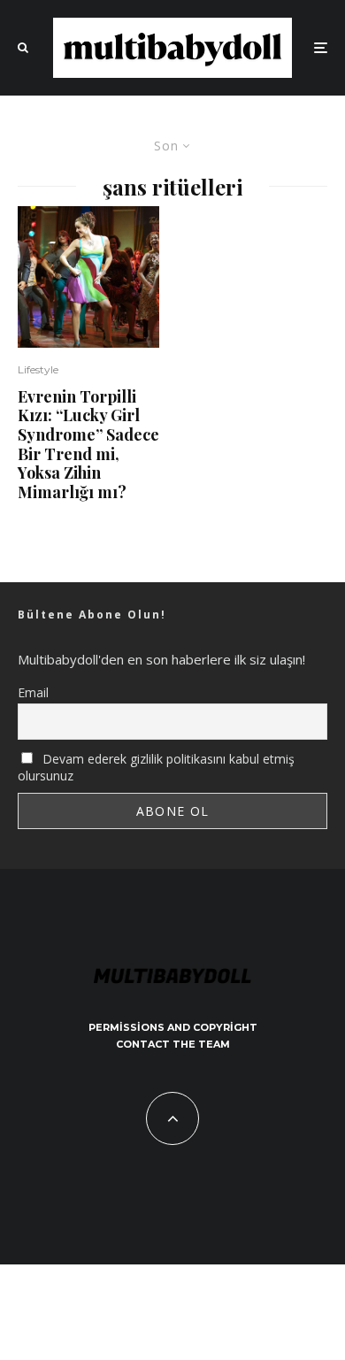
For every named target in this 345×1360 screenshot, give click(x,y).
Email (33, 692)
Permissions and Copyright (172, 1027)
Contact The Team (173, 1044)
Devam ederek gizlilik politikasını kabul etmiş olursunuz (156, 767)
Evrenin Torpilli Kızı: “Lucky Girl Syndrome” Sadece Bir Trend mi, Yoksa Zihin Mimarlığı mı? (88, 445)
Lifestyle (38, 369)
